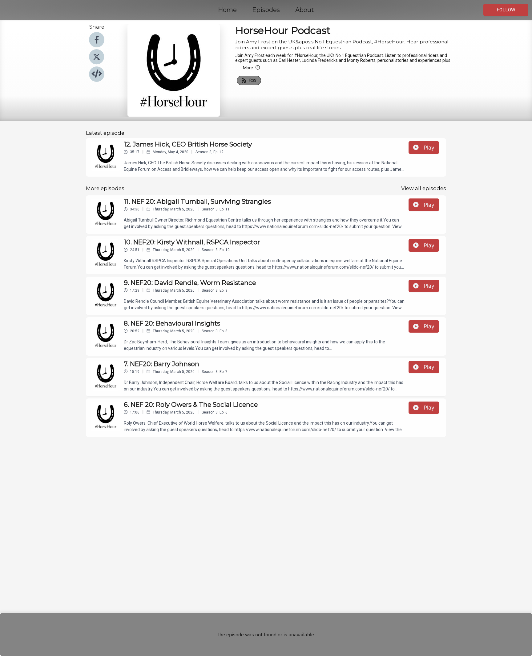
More (246, 67)
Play (429, 147)
